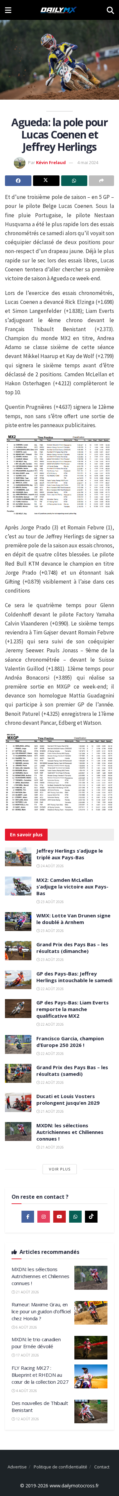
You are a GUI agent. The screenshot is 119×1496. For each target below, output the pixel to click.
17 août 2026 (27, 1355)
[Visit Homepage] (59, 10)
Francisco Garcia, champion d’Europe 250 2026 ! (70, 1041)
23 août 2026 (52, 901)
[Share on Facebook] (18, 180)
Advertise (17, 1467)
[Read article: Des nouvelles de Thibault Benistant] (90, 1412)
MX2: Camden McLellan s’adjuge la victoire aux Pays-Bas (72, 886)
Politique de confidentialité (60, 1467)
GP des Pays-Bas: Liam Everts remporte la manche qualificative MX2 (72, 1009)
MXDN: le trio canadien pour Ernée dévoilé (36, 1343)
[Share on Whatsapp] (74, 180)
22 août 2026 (52, 988)
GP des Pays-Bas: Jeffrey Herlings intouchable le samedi (74, 976)
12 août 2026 (27, 1419)
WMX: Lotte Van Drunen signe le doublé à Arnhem (73, 918)
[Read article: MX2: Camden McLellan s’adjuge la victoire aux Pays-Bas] (18, 886)
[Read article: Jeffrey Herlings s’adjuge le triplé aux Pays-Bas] (18, 856)
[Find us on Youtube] (59, 1217)
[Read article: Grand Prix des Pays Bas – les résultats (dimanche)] (18, 950)
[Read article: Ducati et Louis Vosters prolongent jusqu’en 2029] (18, 1102)
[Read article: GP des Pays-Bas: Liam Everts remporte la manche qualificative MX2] (18, 1008)
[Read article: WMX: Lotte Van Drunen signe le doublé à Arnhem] (18, 921)
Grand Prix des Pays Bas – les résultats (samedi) (72, 1070)
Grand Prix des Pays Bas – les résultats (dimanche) (72, 947)
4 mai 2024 (87, 162)
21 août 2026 (52, 1111)
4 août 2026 (26, 1390)
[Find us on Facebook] (27, 1217)
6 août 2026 (26, 1327)
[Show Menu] (8, 10)
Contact (101, 1467)
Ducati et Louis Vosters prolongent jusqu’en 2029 (67, 1099)
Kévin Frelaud (51, 162)
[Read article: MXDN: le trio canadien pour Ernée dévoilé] (90, 1348)
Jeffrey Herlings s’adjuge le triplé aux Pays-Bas (69, 854)
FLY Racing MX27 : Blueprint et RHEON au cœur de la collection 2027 (40, 1374)
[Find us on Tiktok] (91, 1217)
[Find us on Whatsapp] (75, 1217)
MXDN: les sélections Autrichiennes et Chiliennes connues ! (69, 1132)
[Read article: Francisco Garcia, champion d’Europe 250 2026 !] (18, 1044)
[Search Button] (110, 10)
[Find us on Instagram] (43, 1217)
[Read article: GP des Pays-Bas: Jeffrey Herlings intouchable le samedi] (18, 979)
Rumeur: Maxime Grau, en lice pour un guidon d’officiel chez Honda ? (41, 1311)
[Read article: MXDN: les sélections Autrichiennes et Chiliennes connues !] (18, 1131)
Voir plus (59, 1169)
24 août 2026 (52, 866)
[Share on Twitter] (46, 180)
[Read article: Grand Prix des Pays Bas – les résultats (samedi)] (18, 1073)
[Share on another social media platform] (101, 180)
